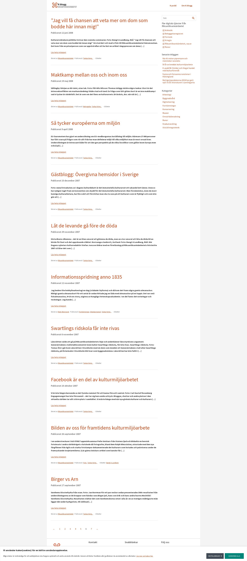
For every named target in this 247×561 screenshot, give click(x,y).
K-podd (173, 5)
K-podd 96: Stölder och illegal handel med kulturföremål (178, 69)
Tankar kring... (88, 58)
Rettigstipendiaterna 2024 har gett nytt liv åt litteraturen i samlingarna (178, 81)
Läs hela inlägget (58, 52)
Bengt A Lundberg (112, 463)
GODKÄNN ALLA (234, 556)
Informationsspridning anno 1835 (86, 277)
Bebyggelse (87, 106)
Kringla (168, 40)
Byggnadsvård (168, 98)
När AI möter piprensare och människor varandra (174, 59)
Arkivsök (168, 30)
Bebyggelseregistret (174, 33)
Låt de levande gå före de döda (84, 225)
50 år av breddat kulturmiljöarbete (177, 64)
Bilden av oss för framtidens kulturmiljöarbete (100, 428)
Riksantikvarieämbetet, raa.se (178, 43)
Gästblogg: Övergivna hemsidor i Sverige (95, 174)
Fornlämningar (84, 312)
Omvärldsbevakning (171, 116)
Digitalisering (168, 102)
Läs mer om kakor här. (144, 556)
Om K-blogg (187, 5)
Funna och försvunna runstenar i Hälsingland (176, 75)
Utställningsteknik (170, 127)
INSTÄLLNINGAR (214, 556)
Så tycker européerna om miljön (85, 123)
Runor (167, 47)
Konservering (168, 109)
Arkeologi (166, 94)
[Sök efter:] (179, 18)
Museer (165, 113)
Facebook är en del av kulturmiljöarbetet (94, 379)
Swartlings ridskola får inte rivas (85, 328)
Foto (85, 463)
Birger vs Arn (64, 479)
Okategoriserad (95, 312)
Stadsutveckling (169, 124)
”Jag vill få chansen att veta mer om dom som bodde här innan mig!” (99, 23)
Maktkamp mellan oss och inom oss (89, 75)
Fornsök (168, 37)
